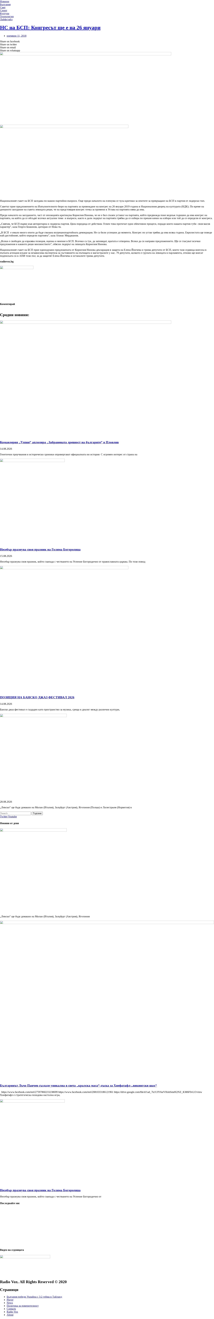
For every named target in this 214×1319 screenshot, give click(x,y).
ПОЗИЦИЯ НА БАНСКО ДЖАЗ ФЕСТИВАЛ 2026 (37, 697)
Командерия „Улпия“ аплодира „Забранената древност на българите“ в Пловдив (59, 442)
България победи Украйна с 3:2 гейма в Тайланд (34, 1296)
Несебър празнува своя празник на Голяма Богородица (40, 549)
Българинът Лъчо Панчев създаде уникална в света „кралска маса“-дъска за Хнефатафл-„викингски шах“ (78, 1085)
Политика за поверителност (23, 1305)
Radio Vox (12, 1311)
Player (10, 1299)
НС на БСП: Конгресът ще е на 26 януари (50, 28)
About (10, 1314)
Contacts (11, 1308)
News (10, 1302)
